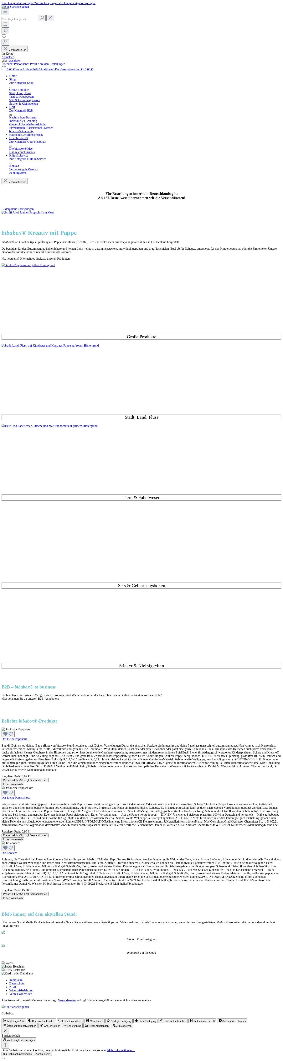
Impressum (16, 980)
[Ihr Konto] (5, 42)
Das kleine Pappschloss (16, 797)
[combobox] (19, 19)
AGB (12, 986)
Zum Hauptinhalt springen (18, 3)
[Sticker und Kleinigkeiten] (141, 625)
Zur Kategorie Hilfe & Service (27, 159)
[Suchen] (42, 18)
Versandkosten (67, 1000)
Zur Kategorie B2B (21, 110)
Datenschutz (16, 983)
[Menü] (5, 11)
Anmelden (8, 57)
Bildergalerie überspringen (18, 209)
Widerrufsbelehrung (21, 990)
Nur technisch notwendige (17, 1054)
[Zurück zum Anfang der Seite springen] (5, 1045)
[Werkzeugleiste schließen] (5, 1031)
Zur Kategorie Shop (21, 82)
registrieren (14, 60)
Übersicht (8, 64)
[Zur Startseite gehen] (15, 6)
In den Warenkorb (13, 784)
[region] (141, 214)
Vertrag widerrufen (20, 993)
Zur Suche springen (46, 3)
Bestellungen (57, 64)
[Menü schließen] (10, 87)
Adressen (43, 64)
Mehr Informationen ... (121, 1050)
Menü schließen (17, 49)
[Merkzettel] (4, 37)
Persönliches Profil (25, 64)
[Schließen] (3, 1058)
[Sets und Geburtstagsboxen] (141, 545)
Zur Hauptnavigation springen (77, 3)
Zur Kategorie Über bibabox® (27, 141)
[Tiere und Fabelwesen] (141, 457)
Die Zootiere (9, 852)
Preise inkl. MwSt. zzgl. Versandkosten (25, 780)
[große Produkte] (141, 296)
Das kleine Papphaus (14, 739)
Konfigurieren (43, 1054)
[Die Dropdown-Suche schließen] (50, 18)
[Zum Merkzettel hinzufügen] (8, 734)
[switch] (14, 1020)
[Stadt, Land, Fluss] (141, 376)
